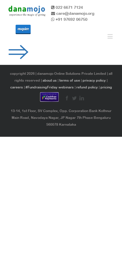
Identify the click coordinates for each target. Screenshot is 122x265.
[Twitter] (74, 98)
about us (50, 80)
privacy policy (94, 80)
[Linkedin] (81, 98)
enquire (23, 29)
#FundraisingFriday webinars (50, 87)
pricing (106, 87)
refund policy (87, 87)
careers (16, 87)
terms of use (69, 80)
